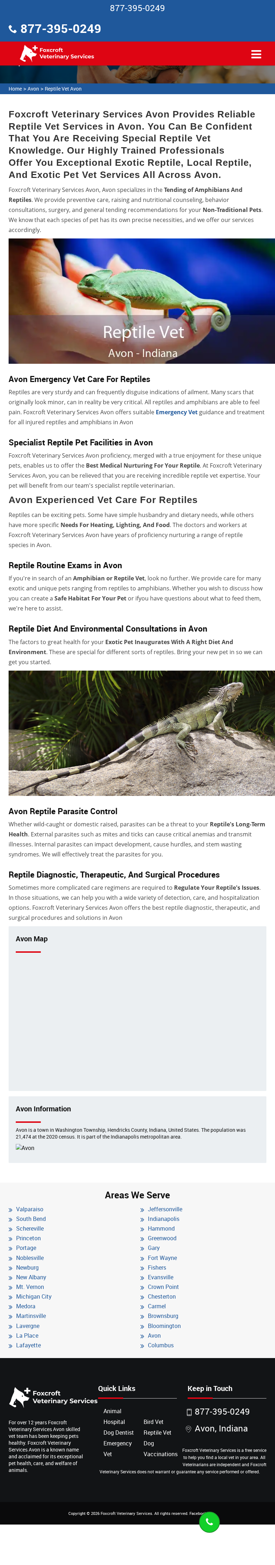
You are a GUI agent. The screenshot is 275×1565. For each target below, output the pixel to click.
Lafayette (28, 1345)
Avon (33, 88)
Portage (26, 1248)
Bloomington (164, 1326)
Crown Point (163, 1287)
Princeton (28, 1238)
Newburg (27, 1267)
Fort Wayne (162, 1258)
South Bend (31, 1219)
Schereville (30, 1228)
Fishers (157, 1267)
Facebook (198, 1513)
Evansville (160, 1277)
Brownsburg (163, 1316)
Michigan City (34, 1296)
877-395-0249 (137, 8)
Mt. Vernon (30, 1287)
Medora (25, 1306)
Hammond (161, 1228)
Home (15, 88)
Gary (154, 1248)
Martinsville (31, 1316)
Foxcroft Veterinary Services (126, 1513)
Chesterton (162, 1296)
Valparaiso (29, 1209)
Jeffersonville (165, 1209)
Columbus (161, 1345)
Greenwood (162, 1238)
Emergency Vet (177, 412)
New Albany (31, 1277)
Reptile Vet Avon (63, 88)
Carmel (157, 1306)
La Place (27, 1335)
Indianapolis (163, 1219)
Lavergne (27, 1326)
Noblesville (30, 1258)
